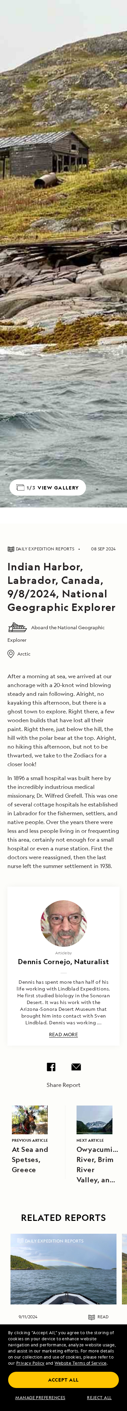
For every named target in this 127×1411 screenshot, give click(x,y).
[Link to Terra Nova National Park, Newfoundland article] (63, 1269)
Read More (63, 1034)
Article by (63, 952)
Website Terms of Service (81, 1363)
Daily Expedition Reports (54, 1241)
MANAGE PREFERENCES (40, 1397)
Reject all (99, 1397)
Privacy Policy (30, 1363)
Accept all (63, 1379)
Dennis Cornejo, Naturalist (63, 961)
